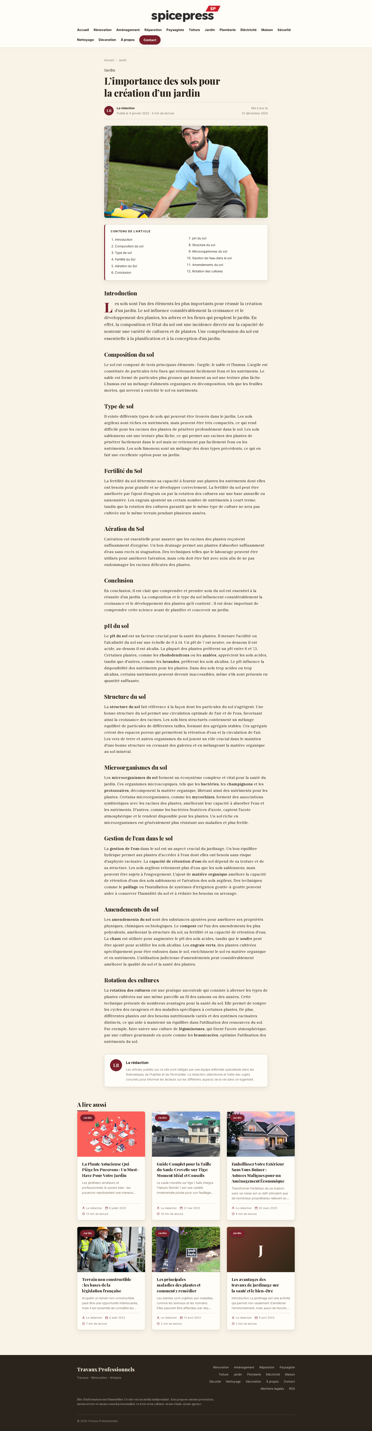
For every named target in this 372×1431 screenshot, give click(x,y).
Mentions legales (272, 1388)
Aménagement (128, 30)
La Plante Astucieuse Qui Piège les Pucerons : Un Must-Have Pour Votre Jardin (110, 1169)
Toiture (194, 30)
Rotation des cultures (207, 271)
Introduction (123, 240)
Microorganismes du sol (209, 251)
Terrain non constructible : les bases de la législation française (106, 1284)
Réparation (153, 30)
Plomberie (228, 30)
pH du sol (199, 238)
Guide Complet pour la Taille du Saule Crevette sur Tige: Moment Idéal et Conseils (184, 1169)
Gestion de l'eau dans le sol (212, 258)
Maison (267, 30)
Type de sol (123, 253)
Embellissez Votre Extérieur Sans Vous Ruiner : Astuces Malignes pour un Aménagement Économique (258, 1172)
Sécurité (284, 30)
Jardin (210, 30)
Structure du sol (203, 245)
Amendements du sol (207, 265)
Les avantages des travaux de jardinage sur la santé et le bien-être (255, 1284)
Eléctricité (248, 30)
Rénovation (103, 30)
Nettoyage (85, 40)
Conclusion (123, 272)
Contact (150, 40)
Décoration (107, 40)
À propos (128, 40)
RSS (292, 1388)
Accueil (83, 30)
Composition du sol (129, 246)
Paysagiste (175, 30)
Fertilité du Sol (125, 259)
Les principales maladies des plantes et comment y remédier (178, 1284)
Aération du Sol (126, 266)
